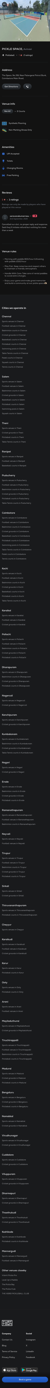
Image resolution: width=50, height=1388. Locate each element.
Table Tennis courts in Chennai (15, 353)
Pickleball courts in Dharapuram (16, 686)
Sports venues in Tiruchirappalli (15, 1045)
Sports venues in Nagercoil (13, 700)
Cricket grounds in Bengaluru (14, 1102)
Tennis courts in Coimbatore (14, 559)
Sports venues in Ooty (11, 987)
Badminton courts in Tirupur (14, 867)
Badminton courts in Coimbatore (16, 527)
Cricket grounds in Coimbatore (15, 531)
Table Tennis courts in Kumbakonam (17, 753)
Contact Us (7, 1339)
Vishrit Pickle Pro (9, 1275)
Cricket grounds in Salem (13, 395)
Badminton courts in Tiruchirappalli (17, 1054)
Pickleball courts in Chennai (14, 344)
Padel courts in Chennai (12, 358)
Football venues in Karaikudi (14, 949)
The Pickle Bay (8, 1284)
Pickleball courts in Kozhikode (15, 1241)
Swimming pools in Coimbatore (15, 545)
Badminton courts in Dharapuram (16, 677)
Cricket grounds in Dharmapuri (15, 1203)
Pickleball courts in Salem (13, 404)
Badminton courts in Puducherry (16, 489)
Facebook (30, 1357)
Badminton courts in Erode (13, 791)
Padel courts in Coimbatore (14, 554)
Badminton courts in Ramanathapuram (18, 824)
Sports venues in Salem (12, 381)
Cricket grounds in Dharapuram (15, 681)
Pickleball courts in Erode (13, 800)
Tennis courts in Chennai (12, 367)
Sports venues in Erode (12, 787)
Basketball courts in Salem (13, 400)
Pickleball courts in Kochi (13, 596)
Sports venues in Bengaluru (14, 1097)
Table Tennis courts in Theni (14, 442)
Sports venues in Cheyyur (13, 929)
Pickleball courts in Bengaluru (15, 1106)
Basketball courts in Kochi (13, 591)
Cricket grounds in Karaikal (13, 624)
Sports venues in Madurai (13, 1073)
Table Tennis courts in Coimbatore (16, 549)
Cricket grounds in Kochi (12, 587)
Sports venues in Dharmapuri (14, 1198)
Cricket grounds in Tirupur (13, 872)
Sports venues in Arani (11, 1007)
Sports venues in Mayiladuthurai (16, 1026)
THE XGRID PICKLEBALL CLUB (15, 1293)
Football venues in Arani (12, 1011)
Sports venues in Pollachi (13, 639)
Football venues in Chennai (13, 326)
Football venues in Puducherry (15, 485)
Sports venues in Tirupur (12, 858)
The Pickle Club (9, 1289)
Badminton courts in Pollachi (14, 648)
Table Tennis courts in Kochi (14, 601)
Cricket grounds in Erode (13, 796)
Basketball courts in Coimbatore (16, 536)
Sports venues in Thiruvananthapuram (18, 910)
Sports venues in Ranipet (12, 456)
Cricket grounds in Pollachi (13, 653)
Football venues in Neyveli (13, 843)
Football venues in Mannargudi (15, 1260)
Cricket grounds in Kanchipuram (16, 724)
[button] (19, 39)
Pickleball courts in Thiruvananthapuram (19, 915)
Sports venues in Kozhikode (14, 1237)
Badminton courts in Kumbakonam (17, 743)
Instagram (31, 1339)
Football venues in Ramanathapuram (18, 819)
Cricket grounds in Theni (12, 433)
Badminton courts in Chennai (14, 330)
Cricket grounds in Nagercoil (14, 705)
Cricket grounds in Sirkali (13, 895)
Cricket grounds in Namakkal (14, 1126)
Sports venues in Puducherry (14, 480)
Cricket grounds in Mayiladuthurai (17, 1030)
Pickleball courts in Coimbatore (15, 540)
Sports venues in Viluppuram (14, 1179)
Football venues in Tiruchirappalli (16, 1050)
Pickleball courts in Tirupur (13, 876)
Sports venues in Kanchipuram (15, 720)
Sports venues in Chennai (13, 321)
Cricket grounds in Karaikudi (14, 953)
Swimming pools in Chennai (14, 349)
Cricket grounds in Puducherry (15, 494)
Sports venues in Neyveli (12, 839)
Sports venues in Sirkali (12, 891)
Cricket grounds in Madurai (14, 1078)
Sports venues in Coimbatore (14, 518)
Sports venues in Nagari (12, 767)
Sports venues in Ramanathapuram (17, 815)
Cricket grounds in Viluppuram (15, 1183)
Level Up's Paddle (10, 1280)
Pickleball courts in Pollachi (14, 657)
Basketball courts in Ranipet (14, 465)
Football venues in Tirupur (13, 863)
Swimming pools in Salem (13, 409)
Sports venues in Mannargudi (14, 1256)
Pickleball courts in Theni (13, 437)
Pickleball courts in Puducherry (15, 498)
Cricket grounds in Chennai (13, 335)
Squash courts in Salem (12, 413)
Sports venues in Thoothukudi (15, 1217)
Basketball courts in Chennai (14, 339)
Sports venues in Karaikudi (13, 944)
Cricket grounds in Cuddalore (15, 1164)
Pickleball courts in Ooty (12, 992)
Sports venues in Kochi (11, 573)
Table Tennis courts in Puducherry (16, 503)
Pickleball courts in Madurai (14, 1083)
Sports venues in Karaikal (13, 615)
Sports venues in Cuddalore (14, 1160)
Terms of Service (9, 1351)
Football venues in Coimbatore (15, 522)
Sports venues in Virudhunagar (15, 1140)
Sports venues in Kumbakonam (15, 739)
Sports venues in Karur (11, 968)
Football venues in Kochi (12, 578)
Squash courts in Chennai (13, 362)
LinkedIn (30, 1351)
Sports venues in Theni (11, 428)
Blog (4, 1345)
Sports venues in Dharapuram (14, 672)
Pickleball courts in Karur (13, 973)
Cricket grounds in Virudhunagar (16, 1145)
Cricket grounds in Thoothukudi (15, 1222)
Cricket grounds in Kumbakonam (16, 748)
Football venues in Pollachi (13, 644)
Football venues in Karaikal (13, 620)
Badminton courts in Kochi (13, 582)
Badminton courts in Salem (13, 391)
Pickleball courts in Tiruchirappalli (17, 1059)
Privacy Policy (8, 1357)
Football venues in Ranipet (13, 461)
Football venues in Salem (13, 386)
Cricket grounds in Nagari (13, 772)
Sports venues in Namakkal (13, 1121)
